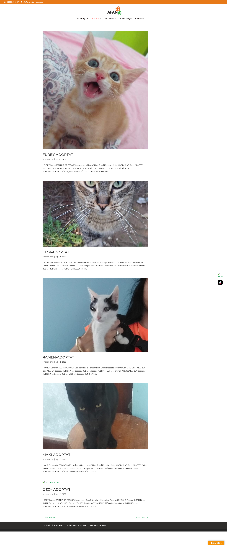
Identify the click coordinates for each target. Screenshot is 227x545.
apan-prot (49, 159)
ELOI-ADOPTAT (56, 252)
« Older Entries (49, 517)
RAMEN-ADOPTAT (58, 357)
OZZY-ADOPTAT (57, 489)
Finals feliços (126, 19)
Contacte (139, 19)
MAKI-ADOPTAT (56, 455)
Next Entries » (142, 517)
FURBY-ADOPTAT (58, 155)
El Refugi (81, 19)
